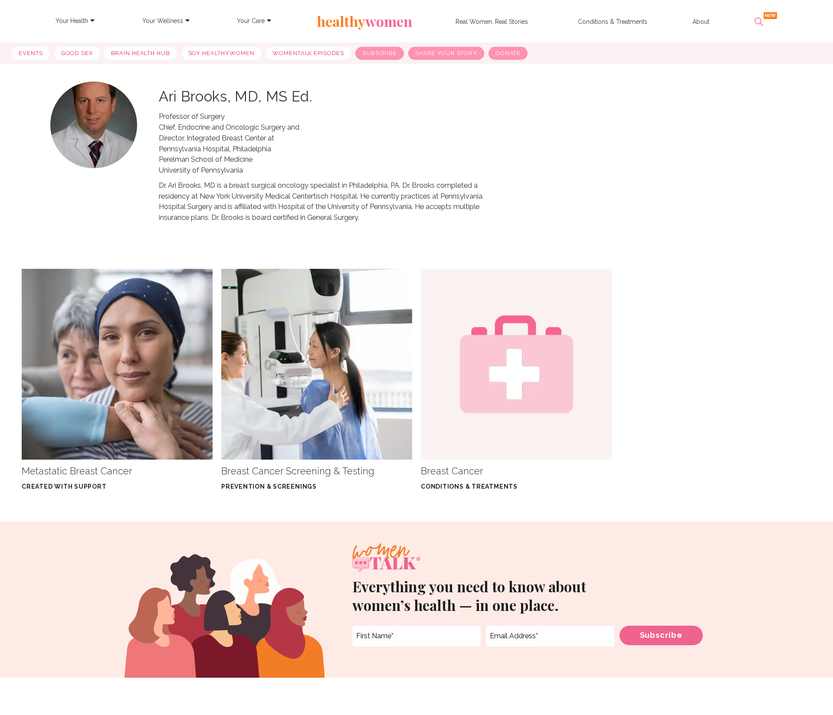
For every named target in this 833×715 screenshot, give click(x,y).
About (700, 21)
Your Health (72, 20)
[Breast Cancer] (516, 363)
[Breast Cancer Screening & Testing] (316, 363)
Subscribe (379, 53)
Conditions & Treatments (612, 21)
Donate (508, 53)
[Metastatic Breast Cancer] (117, 363)
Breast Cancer (452, 471)
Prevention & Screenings (269, 486)
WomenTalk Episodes (308, 53)
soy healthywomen (221, 53)
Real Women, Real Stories (492, 21)
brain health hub (140, 53)
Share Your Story (446, 53)
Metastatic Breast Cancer (77, 471)
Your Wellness (162, 20)
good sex (77, 53)
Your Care (251, 20)
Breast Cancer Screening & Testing (297, 471)
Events (31, 53)
